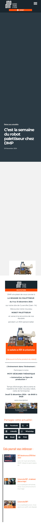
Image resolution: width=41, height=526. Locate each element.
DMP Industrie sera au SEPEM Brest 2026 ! (26, 456)
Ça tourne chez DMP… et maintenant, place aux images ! (27, 480)
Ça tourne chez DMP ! (23, 501)
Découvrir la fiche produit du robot (21, 359)
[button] (35, 3)
